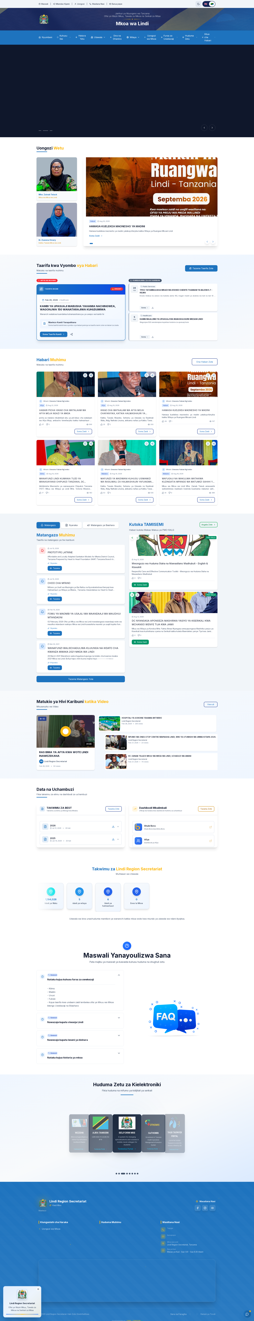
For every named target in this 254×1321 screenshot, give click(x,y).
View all (210, 704)
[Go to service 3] (123, 1173)
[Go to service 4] (127, 1173)
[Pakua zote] (113, 824)
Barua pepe (117, 4)
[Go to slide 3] (51, 130)
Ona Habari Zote (204, 361)
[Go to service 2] (119, 1173)
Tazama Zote (113, 809)
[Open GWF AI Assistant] (247, 1314)
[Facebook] (198, 1208)
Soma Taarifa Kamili (52, 334)
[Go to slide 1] (40, 130)
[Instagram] (205, 1208)
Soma (143, 308)
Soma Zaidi (92, 236)
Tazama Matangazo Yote (80, 679)
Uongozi (81, 4)
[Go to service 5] (129, 1173)
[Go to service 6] (132, 1173)
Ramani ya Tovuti (208, 1314)
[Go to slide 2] (45, 130)
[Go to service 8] (137, 1173)
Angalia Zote (206, 524)
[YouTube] (212, 1208)
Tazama (56, 568)
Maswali (44, 4)
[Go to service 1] (116, 1173)
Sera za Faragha (178, 1314)
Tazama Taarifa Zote (202, 268)
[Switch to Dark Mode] (198, 4)
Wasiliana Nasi (98, 4)
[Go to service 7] (135, 1173)
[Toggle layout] (38, 1288)
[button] (80, 990)
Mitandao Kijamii (63, 4)
